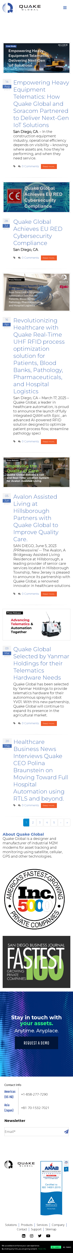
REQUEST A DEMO (36, 1042)
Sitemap (51, 1229)
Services (44, 1225)
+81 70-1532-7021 (35, 1107)
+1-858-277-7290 (34, 1094)
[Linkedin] (24, 1236)
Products (28, 1225)
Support (37, 1229)
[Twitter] (40, 1236)
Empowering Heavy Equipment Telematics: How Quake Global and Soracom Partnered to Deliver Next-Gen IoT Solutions (41, 103)
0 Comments (30, 166)
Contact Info (12, 1085)
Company (60, 1225)
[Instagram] (32, 1236)
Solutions (12, 1225)
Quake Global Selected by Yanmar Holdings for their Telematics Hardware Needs (41, 663)
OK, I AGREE (56, 1247)
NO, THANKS (67, 1247)
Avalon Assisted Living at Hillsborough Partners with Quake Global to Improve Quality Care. (35, 518)
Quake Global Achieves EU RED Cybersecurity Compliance (37, 232)
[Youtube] (48, 1236)
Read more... (49, 166)
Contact (23, 1229)
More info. (42, 1249)
